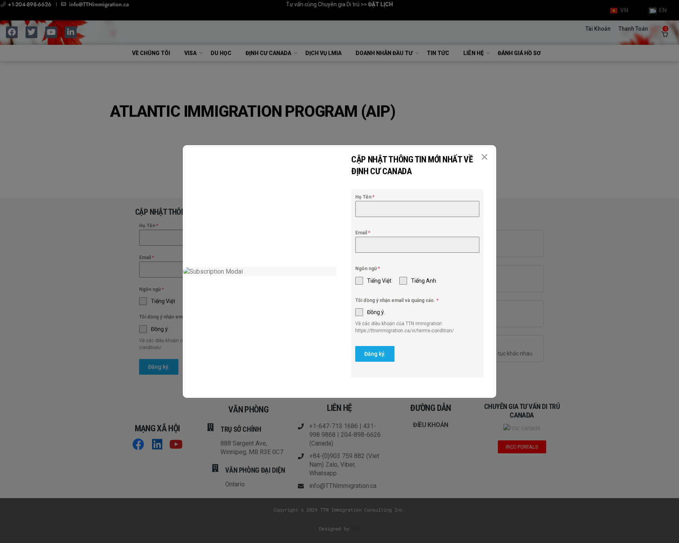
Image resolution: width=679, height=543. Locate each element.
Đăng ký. (374, 354)
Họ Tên (364, 197)
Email (362, 233)
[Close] (484, 157)
